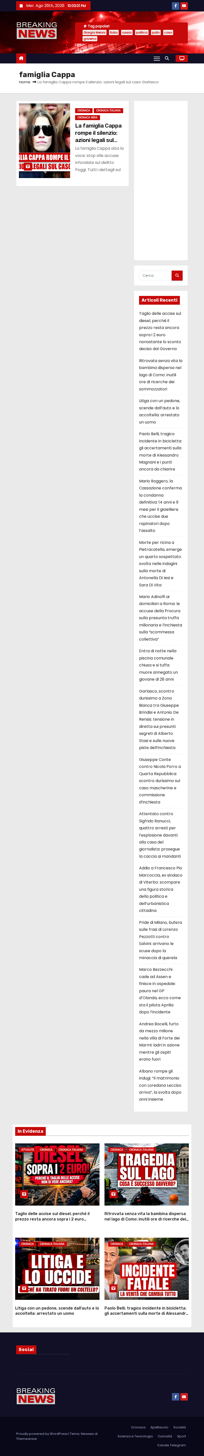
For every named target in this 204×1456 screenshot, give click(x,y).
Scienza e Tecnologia (135, 1436)
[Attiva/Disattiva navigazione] (156, 58)
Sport (181, 1436)
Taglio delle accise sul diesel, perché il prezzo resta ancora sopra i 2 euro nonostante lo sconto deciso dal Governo (56, 1219)
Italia (114, 32)
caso (168, 32)
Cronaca (84, 110)
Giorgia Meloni (94, 32)
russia (127, 32)
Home (24, 82)
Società (179, 1427)
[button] (168, 58)
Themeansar (26, 1438)
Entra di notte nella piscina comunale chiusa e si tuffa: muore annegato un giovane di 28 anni (158, 665)
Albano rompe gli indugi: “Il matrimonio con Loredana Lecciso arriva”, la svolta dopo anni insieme (160, 1085)
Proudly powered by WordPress (42, 1433)
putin (156, 32)
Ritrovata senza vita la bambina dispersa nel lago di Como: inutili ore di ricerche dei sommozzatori (160, 375)
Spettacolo (159, 1427)
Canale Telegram (171, 1445)
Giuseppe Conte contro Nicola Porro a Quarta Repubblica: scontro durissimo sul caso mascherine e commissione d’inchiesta (160, 781)
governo (90, 39)
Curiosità (165, 1436)
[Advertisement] (161, 180)
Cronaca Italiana (108, 110)
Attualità (27, 1150)
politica (142, 32)
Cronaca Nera (88, 117)
